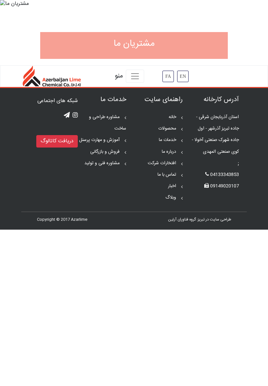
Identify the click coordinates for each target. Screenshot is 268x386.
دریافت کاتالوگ (57, 141)
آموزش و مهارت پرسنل (99, 140)
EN (183, 76)
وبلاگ (170, 198)
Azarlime (79, 219)
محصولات (167, 128)
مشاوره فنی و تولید (102, 163)
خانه (172, 117)
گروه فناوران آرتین (182, 219)
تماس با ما (167, 175)
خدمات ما (167, 140)
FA (168, 76)
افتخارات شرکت (162, 163)
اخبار (172, 186)
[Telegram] (67, 115)
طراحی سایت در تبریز (214, 219)
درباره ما (169, 152)
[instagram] (75, 115)
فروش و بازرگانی (105, 152)
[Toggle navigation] (135, 76)
